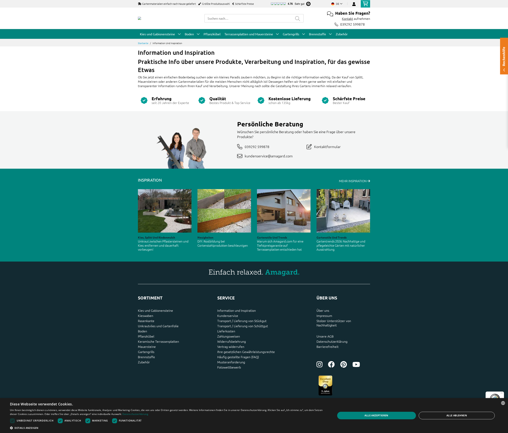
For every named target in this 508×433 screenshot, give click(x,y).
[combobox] (248, 18)
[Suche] (298, 18)
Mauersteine (147, 346)
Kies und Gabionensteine (155, 310)
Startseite (143, 43)
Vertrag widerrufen (230, 346)
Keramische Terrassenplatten (158, 341)
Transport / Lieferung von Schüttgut (242, 326)
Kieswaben (145, 315)
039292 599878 (352, 24)
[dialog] (254, 415)
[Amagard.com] (139, 18)
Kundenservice (227, 315)
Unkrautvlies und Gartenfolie (158, 326)
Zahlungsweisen (228, 336)
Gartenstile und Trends (272, 237)
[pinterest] (343, 364)
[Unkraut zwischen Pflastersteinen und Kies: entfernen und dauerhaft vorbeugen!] (164, 211)
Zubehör (144, 362)
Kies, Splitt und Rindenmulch (156, 237)
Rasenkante (146, 320)
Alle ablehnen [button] (456, 415)
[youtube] (356, 364)
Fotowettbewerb (229, 367)
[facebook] (331, 364)
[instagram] (319, 364)
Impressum (324, 315)
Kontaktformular (327, 146)
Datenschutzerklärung (332, 341)
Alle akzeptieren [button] (376, 415)
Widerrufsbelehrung (231, 341)
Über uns (323, 310)
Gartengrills (146, 351)
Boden (142, 331)
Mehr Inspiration (353, 181)
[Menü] (501, 394)
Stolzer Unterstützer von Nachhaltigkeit (334, 322)
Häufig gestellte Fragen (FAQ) (238, 357)
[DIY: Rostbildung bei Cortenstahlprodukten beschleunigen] (224, 211)
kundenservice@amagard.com (269, 156)
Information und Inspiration (236, 310)
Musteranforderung (231, 362)
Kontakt (347, 18)
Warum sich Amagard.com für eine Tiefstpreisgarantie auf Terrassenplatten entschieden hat (280, 245)
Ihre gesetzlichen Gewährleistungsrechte (246, 351)
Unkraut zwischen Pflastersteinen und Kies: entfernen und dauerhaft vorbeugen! (163, 245)
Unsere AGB (325, 336)
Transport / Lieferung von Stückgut (242, 320)
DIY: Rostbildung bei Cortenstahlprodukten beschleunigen (222, 243)
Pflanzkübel (146, 336)
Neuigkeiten (205, 237)
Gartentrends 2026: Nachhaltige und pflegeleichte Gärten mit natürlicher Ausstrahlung (341, 245)
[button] (168, 427)
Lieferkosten (226, 331)
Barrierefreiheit (328, 346)
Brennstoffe (146, 357)
